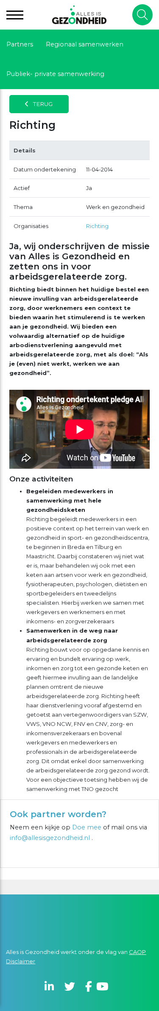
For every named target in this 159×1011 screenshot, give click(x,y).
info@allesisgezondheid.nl (51, 838)
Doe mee (86, 827)
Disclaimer (20, 961)
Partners (19, 44)
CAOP (137, 951)
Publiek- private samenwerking (55, 74)
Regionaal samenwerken (84, 44)
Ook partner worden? (58, 814)
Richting (97, 226)
